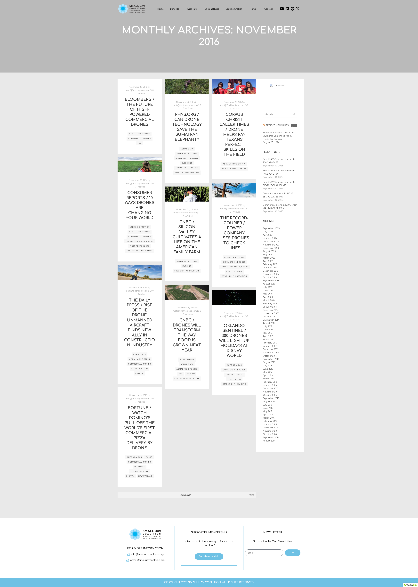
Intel (240, 374)
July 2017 (267, 326)
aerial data (187, 149)
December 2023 (271, 241)
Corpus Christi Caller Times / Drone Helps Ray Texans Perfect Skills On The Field (234, 134)
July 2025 (268, 232)
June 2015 (268, 408)
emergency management (139, 241)
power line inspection (234, 276)
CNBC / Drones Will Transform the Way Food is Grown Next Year (187, 335)
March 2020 (269, 258)
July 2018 (267, 287)
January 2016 (270, 385)
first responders (139, 246)
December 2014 (270, 428)
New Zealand (145, 476)
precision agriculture (139, 251)
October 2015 (270, 395)
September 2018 (271, 281)
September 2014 (271, 437)
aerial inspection (140, 227)
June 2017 (268, 330)
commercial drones (139, 138)
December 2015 (270, 388)
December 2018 (270, 271)
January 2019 (270, 268)
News (253, 8)
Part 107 (139, 373)
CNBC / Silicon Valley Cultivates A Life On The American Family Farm (187, 237)
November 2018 (271, 274)
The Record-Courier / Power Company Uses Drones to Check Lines (234, 233)
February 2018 (270, 303)
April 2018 (268, 297)
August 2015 (269, 401)
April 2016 (268, 375)
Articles (141, 94)
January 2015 (270, 424)
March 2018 (269, 300)
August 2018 (269, 284)
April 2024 (268, 235)
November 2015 (271, 392)
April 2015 (268, 415)
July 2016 (267, 366)
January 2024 (270, 238)
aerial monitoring (139, 134)
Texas (243, 169)
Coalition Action (233, 8)
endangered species (187, 168)
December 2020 (271, 248)
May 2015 (268, 411)
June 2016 (268, 369)
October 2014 (270, 434)
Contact (268, 8)
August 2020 (269, 251)
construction (139, 369)
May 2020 (268, 254)
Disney (229, 374)
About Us (192, 8)
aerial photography (187, 158)
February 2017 (270, 343)
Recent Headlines (277, 125)
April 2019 (268, 261)
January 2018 (270, 307)
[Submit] (292, 552)
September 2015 (271, 398)
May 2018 (268, 294)
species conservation (187, 172)
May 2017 (267, 333)
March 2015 (269, 418)
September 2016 (271, 359)
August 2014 (269, 441)
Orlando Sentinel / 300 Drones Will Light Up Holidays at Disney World (234, 341)
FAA (139, 143)
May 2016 (268, 372)
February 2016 (270, 382)
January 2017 (270, 346)
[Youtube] (282, 8)
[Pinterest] (292, 8)
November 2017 (271, 313)
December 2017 (270, 310)
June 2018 (268, 290)
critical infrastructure (234, 267)
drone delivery (139, 471)
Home (160, 8)
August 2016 (269, 362)
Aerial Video (229, 169)
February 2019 (270, 264)
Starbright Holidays (234, 384)
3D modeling (187, 359)
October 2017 (270, 317)
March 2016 (269, 379)
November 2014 (271, 431)
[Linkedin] (287, 8)
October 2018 (270, 277)
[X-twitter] (298, 8)
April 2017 (268, 336)
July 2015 (267, 405)
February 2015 (270, 421)
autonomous (234, 365)
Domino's (139, 467)
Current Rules (212, 8)
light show (234, 379)
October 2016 (270, 356)
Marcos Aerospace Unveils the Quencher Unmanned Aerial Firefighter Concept (278, 135)
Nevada (238, 271)
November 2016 (271, 352)
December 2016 (270, 349)
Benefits (174, 8)
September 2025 (271, 228)
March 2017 (268, 339)
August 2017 (269, 323)
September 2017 (271, 320)
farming (187, 266)
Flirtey (130, 476)
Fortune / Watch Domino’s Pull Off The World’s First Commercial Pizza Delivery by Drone (139, 428)
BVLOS (149, 457)
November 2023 (271, 245)
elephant (187, 163)
